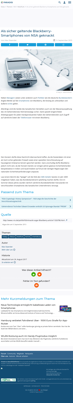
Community (11, 354)
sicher (10, 103)
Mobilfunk (21, 7)
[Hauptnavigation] (69, 2)
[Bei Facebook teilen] (9, 44)
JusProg (33, 381)
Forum (3, 354)
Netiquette (29, 354)
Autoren (12, 356)
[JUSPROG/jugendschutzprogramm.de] (8, 380)
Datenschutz (36, 386)
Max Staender (7, 247)
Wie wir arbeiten (22, 356)
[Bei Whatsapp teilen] (63, 44)
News (3, 7)
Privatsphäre (45, 386)
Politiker (41, 98)
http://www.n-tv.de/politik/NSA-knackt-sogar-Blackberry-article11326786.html (34, 220)
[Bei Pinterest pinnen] (45, 44)
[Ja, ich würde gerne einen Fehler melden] (36, 285)
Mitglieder (20, 354)
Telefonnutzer (26, 117)
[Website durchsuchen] (59, 2)
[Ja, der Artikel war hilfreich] (33, 274)
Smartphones (24, 101)
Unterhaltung (36, 236)
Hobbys (5, 236)
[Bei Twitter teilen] (27, 44)
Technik (27, 236)
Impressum (27, 386)
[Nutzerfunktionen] (64, 2)
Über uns (4, 356)
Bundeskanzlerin (65, 98)
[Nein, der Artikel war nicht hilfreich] (39, 274)
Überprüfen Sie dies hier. (53, 375)
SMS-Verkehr (46, 177)
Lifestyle (12, 236)
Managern (11, 98)
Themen (9, 7)
